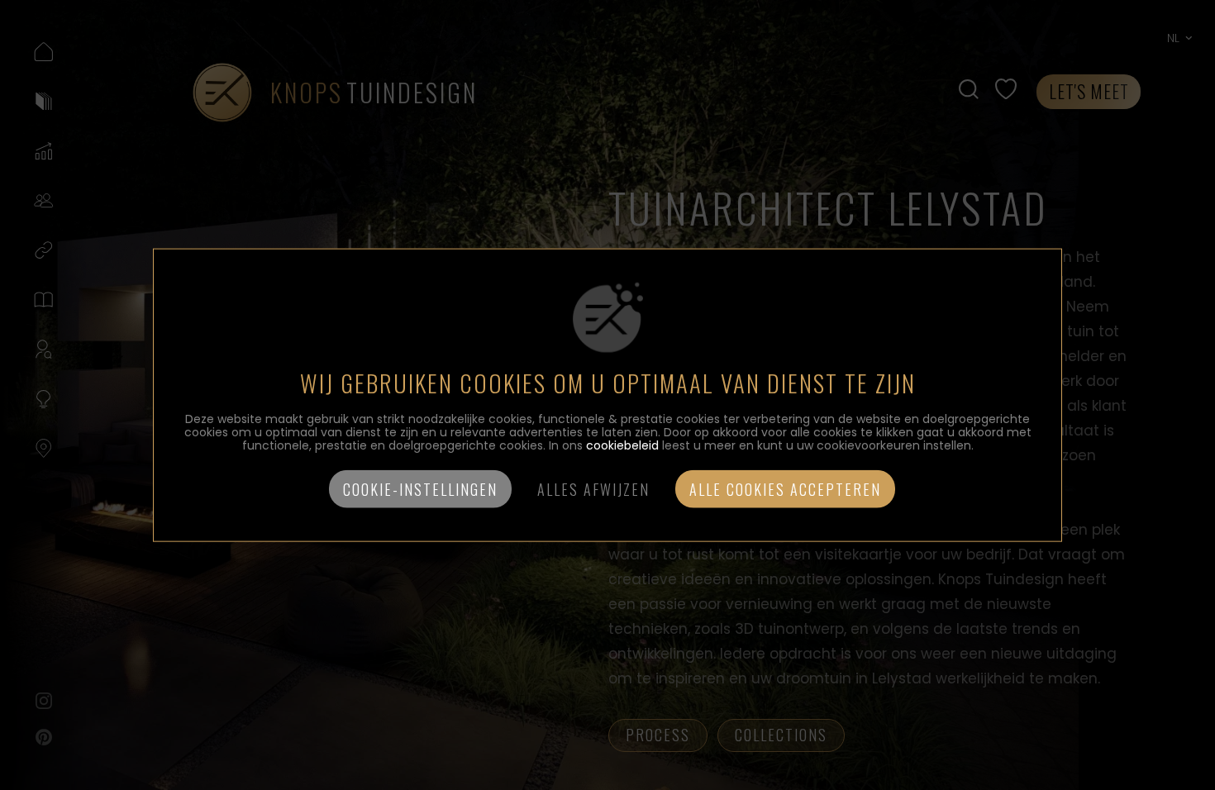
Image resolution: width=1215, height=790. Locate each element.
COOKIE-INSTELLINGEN (420, 488)
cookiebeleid (622, 444)
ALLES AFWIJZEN (593, 488)
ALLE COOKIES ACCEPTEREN (785, 488)
